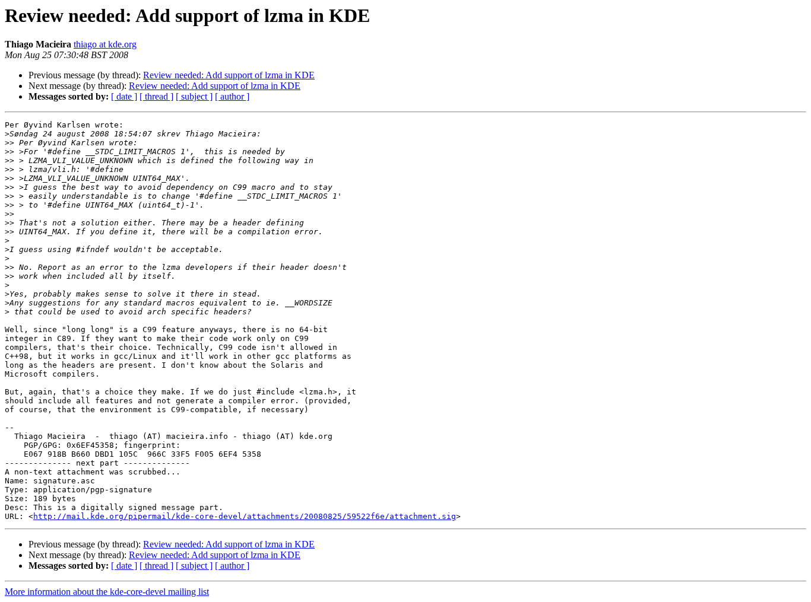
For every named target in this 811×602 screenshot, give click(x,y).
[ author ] (232, 96)
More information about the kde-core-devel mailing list (107, 592)
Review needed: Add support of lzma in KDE (229, 75)
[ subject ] (194, 96)
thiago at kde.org (105, 44)
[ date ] (124, 96)
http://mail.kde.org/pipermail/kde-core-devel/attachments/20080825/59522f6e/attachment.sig (244, 516)
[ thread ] (156, 96)
